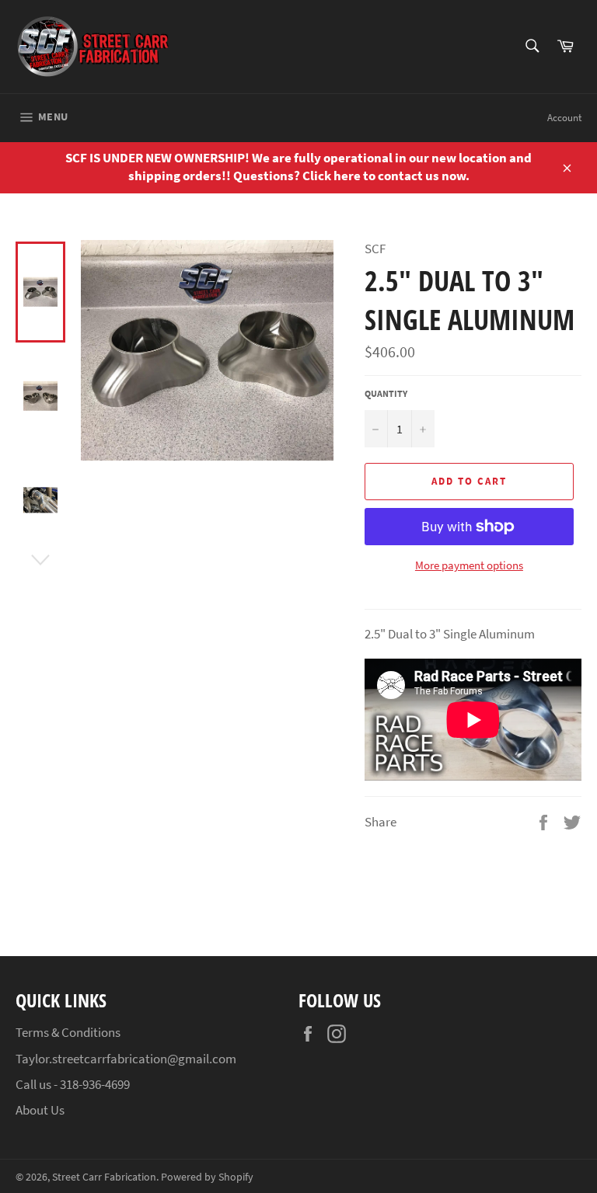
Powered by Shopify (207, 1177)
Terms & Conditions (68, 1032)
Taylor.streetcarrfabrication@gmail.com (126, 1058)
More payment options (469, 565)
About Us (40, 1109)
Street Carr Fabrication (104, 1177)
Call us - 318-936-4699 (73, 1084)
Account (564, 117)
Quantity (386, 393)
